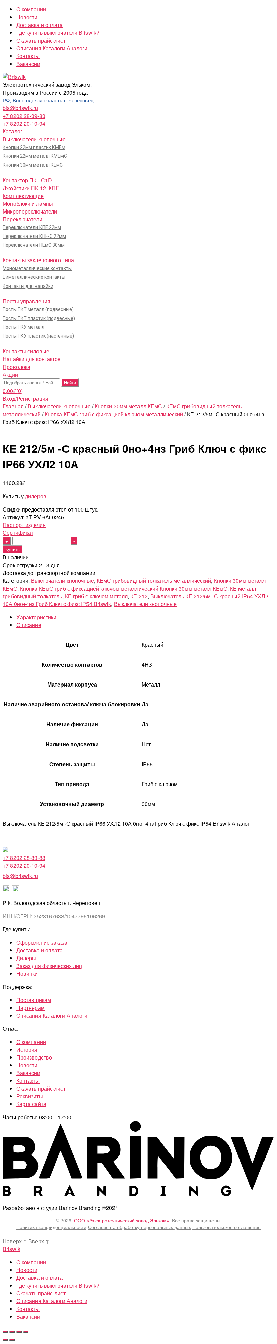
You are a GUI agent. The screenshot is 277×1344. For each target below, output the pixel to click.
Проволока (16, 367)
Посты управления (26, 301)
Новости (26, 17)
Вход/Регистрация (25, 398)
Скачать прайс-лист (41, 40)
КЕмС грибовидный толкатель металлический (154, 580)
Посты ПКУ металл (23, 327)
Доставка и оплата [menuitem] (39, 1277)
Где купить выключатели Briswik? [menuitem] (57, 1285)
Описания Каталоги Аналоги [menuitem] (51, 1301)
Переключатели (22, 219)
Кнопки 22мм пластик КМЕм (34, 147)
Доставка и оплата (39, 25)
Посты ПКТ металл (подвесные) (38, 309)
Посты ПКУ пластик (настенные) (38, 336)
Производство (34, 1057)
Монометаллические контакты (37, 268)
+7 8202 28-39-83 (24, 116)
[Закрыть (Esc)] (5, 1332)
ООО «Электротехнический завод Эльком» (121, 1220)
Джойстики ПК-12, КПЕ (31, 188)
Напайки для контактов (32, 359)
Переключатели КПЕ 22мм (32, 227)
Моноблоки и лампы (28, 203)
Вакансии (28, 64)
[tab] (145, 617)
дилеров (35, 496)
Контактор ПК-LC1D (27, 180)
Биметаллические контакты (34, 277)
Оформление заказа (41, 942)
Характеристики (36, 617)
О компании (31, 9)
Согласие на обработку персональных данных (139, 1227)
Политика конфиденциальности (51, 1227)
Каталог (12, 131)
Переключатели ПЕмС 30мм (34, 245)
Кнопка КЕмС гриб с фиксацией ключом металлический (114, 414)
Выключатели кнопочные (34, 139)
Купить (12, 549)
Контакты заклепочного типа (38, 260)
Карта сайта (31, 1104)
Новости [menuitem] (26, 1270)
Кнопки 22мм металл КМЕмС (35, 156)
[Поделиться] (12, 1332)
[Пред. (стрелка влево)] (5, 1340)
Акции (10, 374)
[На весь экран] (19, 1332)
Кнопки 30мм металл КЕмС (33, 165)
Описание (28, 625)
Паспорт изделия (24, 525)
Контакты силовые (26, 351)
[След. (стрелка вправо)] (12, 1340)
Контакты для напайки (28, 286)
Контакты (28, 56)
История (26, 1049)
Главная (13, 406)
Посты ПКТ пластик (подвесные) (39, 318)
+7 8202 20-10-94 (24, 123)
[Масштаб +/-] (25, 1332)
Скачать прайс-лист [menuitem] (41, 1293)
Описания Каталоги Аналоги (51, 48)
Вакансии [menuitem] (28, 1316)
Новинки (27, 973)
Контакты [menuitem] (28, 1309)
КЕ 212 (139, 596)
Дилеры (26, 958)
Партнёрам (30, 1008)
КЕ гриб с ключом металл (96, 596)
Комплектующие (23, 196)
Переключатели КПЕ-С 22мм (34, 236)
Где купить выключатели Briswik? (57, 32)
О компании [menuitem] (31, 1262)
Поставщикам (33, 1000)
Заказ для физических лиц (49, 966)
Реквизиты (29, 1096)
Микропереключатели (30, 211)
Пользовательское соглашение (226, 1227)
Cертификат (18, 533)
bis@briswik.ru (20, 108)
